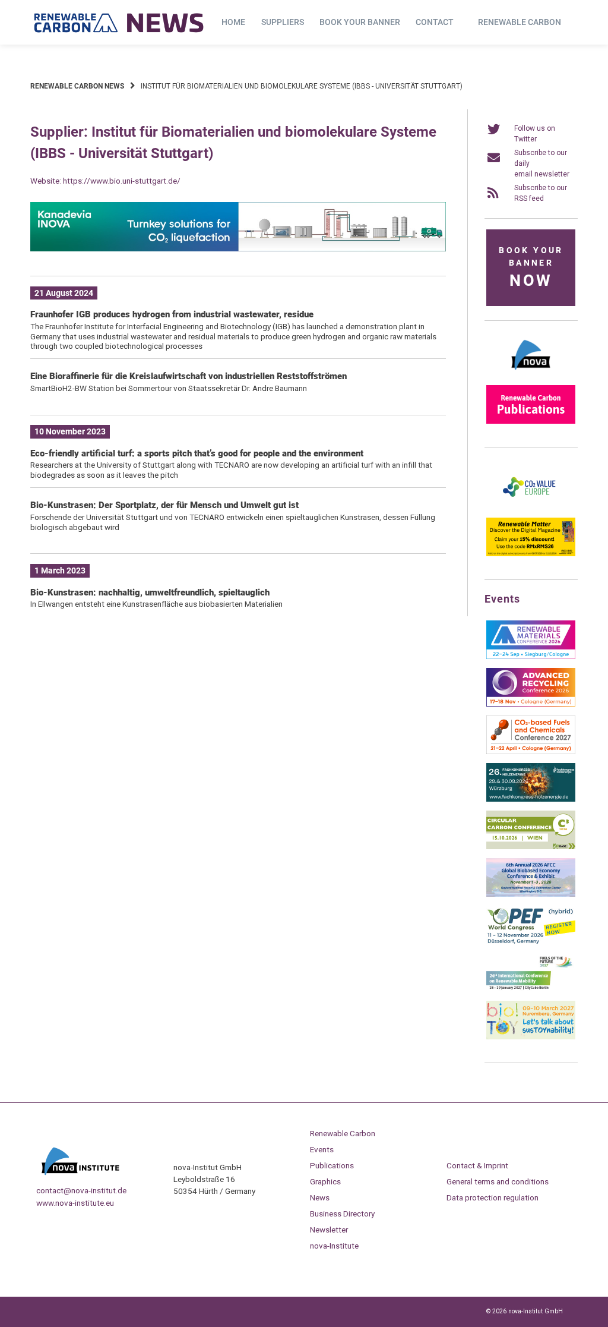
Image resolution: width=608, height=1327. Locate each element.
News (320, 1197)
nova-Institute (334, 1245)
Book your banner (359, 22)
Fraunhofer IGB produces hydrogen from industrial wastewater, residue (172, 314)
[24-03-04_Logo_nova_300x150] (530, 374)
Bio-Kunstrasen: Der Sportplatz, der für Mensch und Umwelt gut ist (164, 505)
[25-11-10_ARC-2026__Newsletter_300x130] (530, 704)
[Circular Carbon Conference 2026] (530, 847)
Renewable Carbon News (77, 86)
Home (233, 22)
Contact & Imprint (477, 1165)
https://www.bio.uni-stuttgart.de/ (121, 180)
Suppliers (282, 22)
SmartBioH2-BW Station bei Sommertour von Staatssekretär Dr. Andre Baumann (168, 388)
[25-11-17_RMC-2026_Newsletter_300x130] (530, 657)
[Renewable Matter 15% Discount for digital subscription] (530, 554)
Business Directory (342, 1213)
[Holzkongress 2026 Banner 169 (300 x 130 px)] (530, 799)
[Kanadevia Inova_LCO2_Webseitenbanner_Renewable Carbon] (238, 249)
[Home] (119, 22)
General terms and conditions (497, 1181)
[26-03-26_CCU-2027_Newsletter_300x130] (530, 752)
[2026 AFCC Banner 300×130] (530, 894)
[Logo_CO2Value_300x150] (530, 506)
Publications (332, 1165)
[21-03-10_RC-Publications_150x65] (530, 421)
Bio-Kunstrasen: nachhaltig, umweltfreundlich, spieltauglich (150, 592)
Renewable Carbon (519, 22)
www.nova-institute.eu (75, 1203)
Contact (435, 22)
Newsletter (329, 1229)
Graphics (325, 1181)
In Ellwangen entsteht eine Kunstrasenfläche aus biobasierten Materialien (156, 604)
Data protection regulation (492, 1197)
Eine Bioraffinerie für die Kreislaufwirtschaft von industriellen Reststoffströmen (188, 376)
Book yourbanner (531, 267)
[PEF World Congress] (530, 942)
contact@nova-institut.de (81, 1190)
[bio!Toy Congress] (530, 1037)
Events (322, 1149)
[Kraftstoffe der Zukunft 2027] (530, 989)
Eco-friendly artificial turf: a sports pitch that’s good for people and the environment (196, 453)
